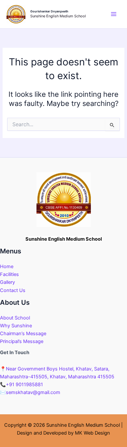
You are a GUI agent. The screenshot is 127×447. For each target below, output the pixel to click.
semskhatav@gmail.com (30, 392)
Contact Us (12, 290)
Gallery (7, 282)
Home (6, 266)
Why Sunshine (16, 326)
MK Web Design (92, 433)
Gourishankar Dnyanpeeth (49, 11)
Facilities (9, 274)
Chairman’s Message (23, 333)
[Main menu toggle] (113, 14)
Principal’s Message (21, 341)
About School (15, 318)
